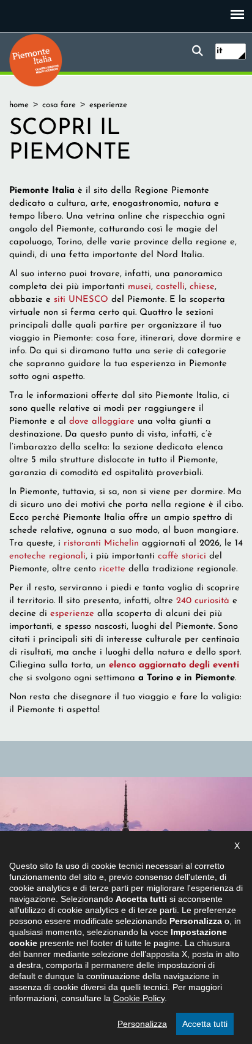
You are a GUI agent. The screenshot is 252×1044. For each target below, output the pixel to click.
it (220, 51)
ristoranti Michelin (101, 543)
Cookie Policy (139, 998)
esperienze (72, 613)
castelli (170, 286)
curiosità (212, 601)
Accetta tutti (205, 1024)
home (19, 105)
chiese (202, 286)
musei (139, 286)
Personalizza (142, 1024)
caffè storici (182, 556)
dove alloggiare (102, 421)
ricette (112, 569)
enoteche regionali (47, 556)
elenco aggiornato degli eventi (174, 665)
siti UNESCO (81, 299)
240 (185, 601)
